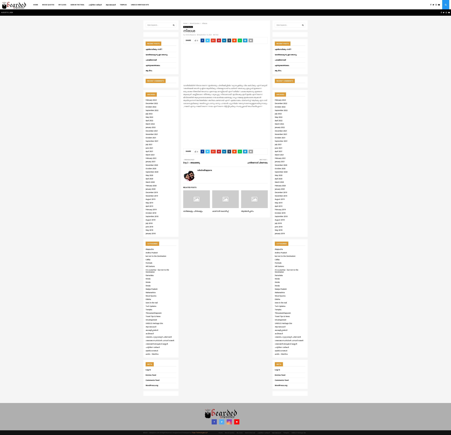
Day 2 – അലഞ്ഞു (191, 163)
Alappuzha (150, 249)
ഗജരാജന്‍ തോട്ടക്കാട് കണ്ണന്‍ (157, 344)
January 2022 (151, 127)
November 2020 (152, 165)
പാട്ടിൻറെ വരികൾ (95, 5)
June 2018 (149, 227)
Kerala (148, 279)
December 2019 (152, 192)
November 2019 (152, 196)
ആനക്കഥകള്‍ (111, 5)
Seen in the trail (77, 5)
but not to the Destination (156, 256)
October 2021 (151, 138)
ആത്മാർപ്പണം (247, 211)
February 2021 (151, 158)
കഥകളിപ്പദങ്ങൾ (152, 330)
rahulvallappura (190, 35)
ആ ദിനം (149, 70)
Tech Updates (151, 306)
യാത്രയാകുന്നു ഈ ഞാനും (157, 54)
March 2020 (150, 182)
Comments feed (152, 380)
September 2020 (152, 172)
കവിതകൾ (150, 333)
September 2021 (152, 141)
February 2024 (151, 100)
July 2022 (149, 114)
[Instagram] (436, 4)
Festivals (149, 263)
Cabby (148, 259)
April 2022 (149, 120)
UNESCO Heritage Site (140, 5)
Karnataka (150, 275)
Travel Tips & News (153, 316)
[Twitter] (434, 4)
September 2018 (152, 216)
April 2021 (149, 151)
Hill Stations (150, 266)
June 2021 (149, 148)
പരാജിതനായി (151, 60)
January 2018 (151, 233)
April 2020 (149, 179)
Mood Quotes (48, 5)
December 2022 (152, 103)
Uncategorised (151, 320)
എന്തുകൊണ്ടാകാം (153, 65)
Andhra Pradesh (152, 253)
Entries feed (151, 375)
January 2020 (151, 189)
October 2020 (151, 168)
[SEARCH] (173, 25)
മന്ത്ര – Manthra (152, 354)
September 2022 (152, 110)
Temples (123, 5)
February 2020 (151, 185)
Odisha (148, 299)
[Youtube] (439, 4)
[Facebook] (431, 4)
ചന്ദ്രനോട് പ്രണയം (257, 163)
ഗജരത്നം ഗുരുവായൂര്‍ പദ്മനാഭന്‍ (159, 337)
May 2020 (149, 175)
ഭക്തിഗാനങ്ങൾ (152, 351)
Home (35, 5)
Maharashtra (151, 292)
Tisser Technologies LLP (200, 433)
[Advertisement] (225, 65)
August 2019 (150, 199)
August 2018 (150, 220)
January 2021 (151, 161)
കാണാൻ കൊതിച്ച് (220, 211)
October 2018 (151, 213)
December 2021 (152, 131)
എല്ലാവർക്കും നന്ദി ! (154, 49)
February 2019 (151, 209)
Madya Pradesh (151, 289)
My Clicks (62, 5)
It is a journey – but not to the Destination (157, 271)
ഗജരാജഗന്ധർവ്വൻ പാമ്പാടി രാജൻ (160, 340)
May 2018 (149, 230)
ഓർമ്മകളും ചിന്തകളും (193, 211)
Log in (148, 370)
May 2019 (149, 203)
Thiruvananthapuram (154, 313)
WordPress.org (152, 385)
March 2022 (150, 124)
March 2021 (150, 155)
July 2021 (149, 144)
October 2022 (151, 107)
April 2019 (149, 206)
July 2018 (149, 223)
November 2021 (152, 134)
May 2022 (149, 117)
